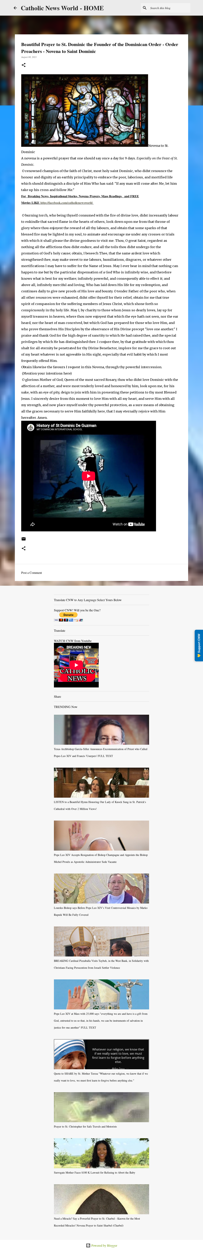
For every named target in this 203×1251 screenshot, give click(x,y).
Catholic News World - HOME (62, 7)
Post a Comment (31, 572)
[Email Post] (23, 540)
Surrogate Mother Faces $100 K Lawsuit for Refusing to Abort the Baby (94, 1172)
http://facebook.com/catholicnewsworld (66, 202)
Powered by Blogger (104, 1245)
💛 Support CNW (199, 645)
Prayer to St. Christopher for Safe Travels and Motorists (85, 1126)
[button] (23, 65)
